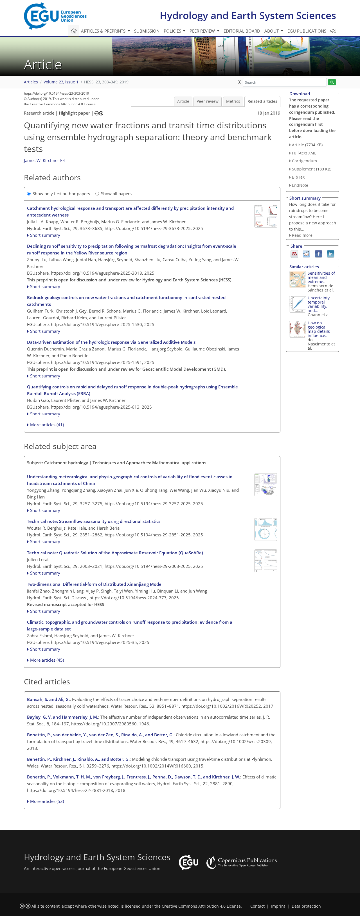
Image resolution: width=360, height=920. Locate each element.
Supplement (303, 169)
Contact (257, 906)
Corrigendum (304, 160)
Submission (146, 31)
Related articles (262, 101)
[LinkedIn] (330, 253)
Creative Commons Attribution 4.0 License (201, 906)
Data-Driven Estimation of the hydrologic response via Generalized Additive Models (111, 342)
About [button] (272, 31)
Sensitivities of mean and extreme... (321, 277)
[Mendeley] (294, 253)
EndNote (300, 185)
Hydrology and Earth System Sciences (248, 15)
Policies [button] (173, 31)
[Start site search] (332, 82)
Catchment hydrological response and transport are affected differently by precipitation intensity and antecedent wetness (130, 211)
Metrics (233, 101)
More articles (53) (47, 801)
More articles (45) (47, 660)
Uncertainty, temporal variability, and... (319, 304)
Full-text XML (304, 153)
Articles (31, 82)
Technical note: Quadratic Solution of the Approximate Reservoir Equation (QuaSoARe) (115, 552)
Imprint (278, 906)
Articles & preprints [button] (104, 31)
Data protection (306, 906)
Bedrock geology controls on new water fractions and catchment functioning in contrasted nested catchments (126, 301)
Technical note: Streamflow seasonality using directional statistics (93, 521)
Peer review (208, 101)
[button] (240, 82)
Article (183, 101)
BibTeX (298, 177)
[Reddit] (306, 253)
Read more (302, 235)
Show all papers (116, 193)
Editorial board (242, 31)
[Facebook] (318, 253)
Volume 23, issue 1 (61, 82)
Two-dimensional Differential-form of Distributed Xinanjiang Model (95, 584)
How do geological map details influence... (319, 329)
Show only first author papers (61, 193)
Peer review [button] (203, 31)
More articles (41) (47, 424)
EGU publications (306, 31)
